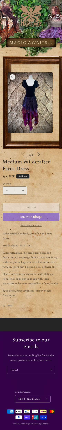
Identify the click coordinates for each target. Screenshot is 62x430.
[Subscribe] (51, 370)
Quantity (7, 183)
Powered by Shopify (40, 423)
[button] (4, 16)
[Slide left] (23, 154)
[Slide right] (38, 154)
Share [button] (10, 305)
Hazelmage (25, 423)
